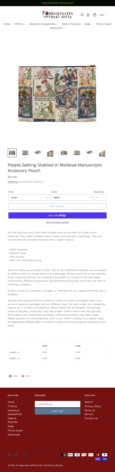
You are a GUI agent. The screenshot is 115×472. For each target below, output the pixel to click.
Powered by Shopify (53, 465)
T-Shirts (12, 406)
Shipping (12, 181)
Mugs (11, 426)
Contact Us (91, 418)
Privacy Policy (93, 406)
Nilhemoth (14, 434)
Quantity (99, 191)
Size (10, 191)
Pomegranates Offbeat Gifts (29, 465)
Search (89, 402)
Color (54, 191)
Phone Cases (15, 430)
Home (11, 402)
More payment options (57, 222)
